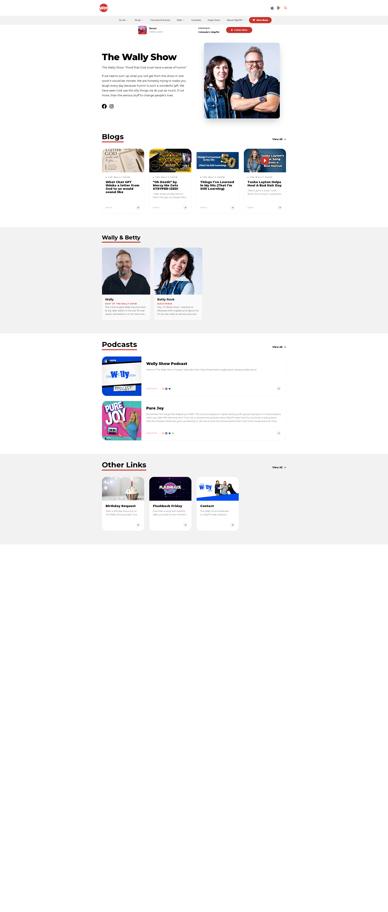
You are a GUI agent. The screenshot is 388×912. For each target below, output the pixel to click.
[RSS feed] (163, 388)
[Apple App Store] (272, 7)
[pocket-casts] (173, 433)
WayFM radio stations (215, 514)
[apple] (166, 388)
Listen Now (240, 30)
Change (217, 28)
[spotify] (170, 388)
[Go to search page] (286, 8)
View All (277, 139)
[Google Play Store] (279, 8)
